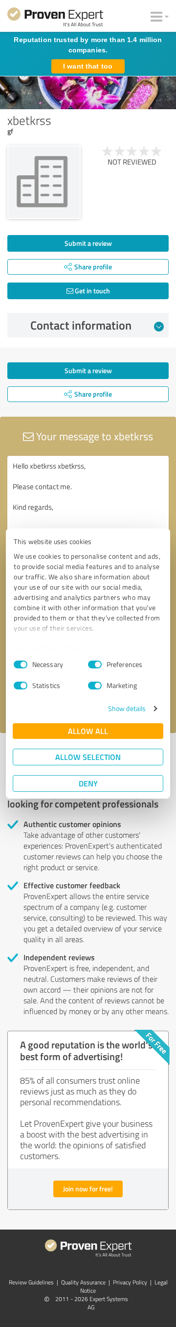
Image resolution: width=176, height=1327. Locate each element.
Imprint (25, 648)
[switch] (95, 664)
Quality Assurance (83, 1282)
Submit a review (88, 243)
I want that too (87, 66)
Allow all (88, 730)
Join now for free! (88, 1188)
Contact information (81, 325)
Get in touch (91, 290)
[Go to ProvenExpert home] (55, 18)
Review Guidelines (31, 1282)
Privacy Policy (63, 648)
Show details (127, 708)
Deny (88, 783)
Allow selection (88, 756)
